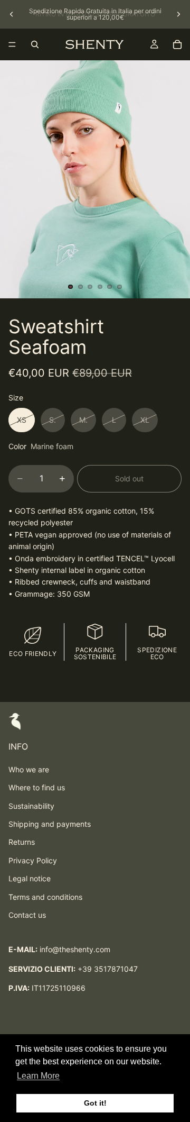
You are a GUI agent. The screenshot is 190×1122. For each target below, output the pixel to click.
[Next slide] (178, 14)
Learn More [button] (38, 1075)
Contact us (27, 914)
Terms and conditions (45, 896)
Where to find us (36, 787)
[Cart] (177, 44)
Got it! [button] (95, 1103)
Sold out (129, 478)
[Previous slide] (11, 14)
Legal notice (29, 878)
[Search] (34, 44)
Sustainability (31, 805)
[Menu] (12, 44)
